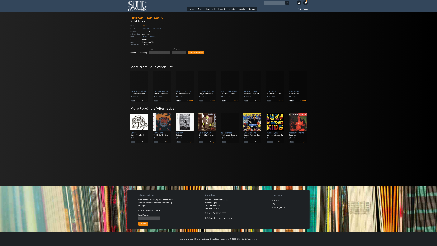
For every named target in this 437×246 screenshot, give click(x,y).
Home (191, 9)
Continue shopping (139, 53)
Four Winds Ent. (149, 37)
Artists (232, 9)
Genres (251, 9)
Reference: (176, 49)
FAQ (299, 9)
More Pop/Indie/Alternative (152, 108)
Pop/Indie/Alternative (151, 29)
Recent (221, 9)
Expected (210, 9)
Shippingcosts (278, 207)
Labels (242, 9)
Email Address (144, 215)
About (305, 9)
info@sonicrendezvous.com (218, 218)
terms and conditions (189, 239)
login (146, 100)
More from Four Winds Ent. (152, 67)
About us (276, 200)
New (200, 9)
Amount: (152, 49)
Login (144, 26)
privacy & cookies (210, 239)
